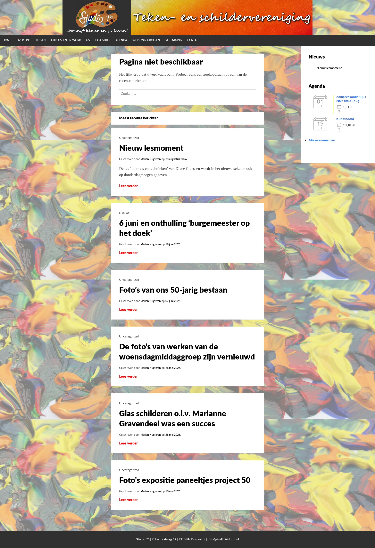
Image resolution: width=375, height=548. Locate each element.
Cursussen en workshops (70, 40)
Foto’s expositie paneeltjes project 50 (184, 480)
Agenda (121, 40)
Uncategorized (129, 137)
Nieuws (124, 212)
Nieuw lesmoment (151, 148)
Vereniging (173, 40)
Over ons (23, 40)
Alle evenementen (322, 140)
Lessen (41, 40)
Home (7, 40)
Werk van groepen (146, 40)
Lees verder (131, 186)
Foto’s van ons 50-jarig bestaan (173, 290)
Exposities (102, 40)
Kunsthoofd (345, 119)
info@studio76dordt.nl (223, 539)
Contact (193, 40)
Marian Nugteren (150, 159)
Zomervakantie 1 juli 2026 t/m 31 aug (351, 99)
